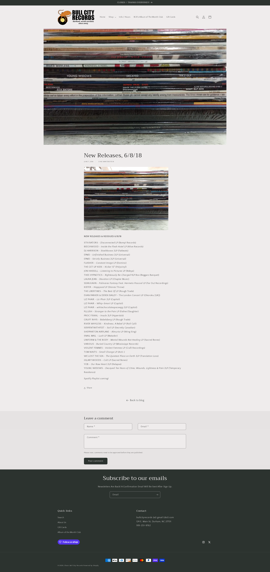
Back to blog (137, 400)
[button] (112, 17)
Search (61, 517)
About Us (62, 522)
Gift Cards (62, 527)
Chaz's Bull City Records (73, 565)
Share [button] (89, 388)
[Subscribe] (157, 494)
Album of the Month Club (69, 532)
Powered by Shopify (91, 565)
